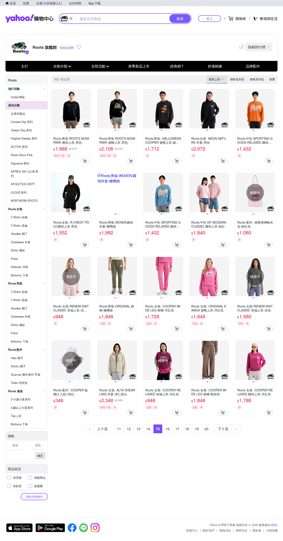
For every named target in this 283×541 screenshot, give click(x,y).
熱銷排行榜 (257, 46)
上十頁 (102, 428)
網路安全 (241, 530)
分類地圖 (272, 530)
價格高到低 (257, 79)
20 (206, 428)
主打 (24, 66)
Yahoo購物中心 (29, 18)
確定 (40, 455)
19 (197, 428)
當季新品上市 (138, 66)
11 (119, 428)
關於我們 (208, 530)
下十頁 (223, 428)
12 (129, 428)
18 (187, 428)
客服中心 (192, 530)
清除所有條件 (34, 496)
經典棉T (177, 66)
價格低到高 (237, 79)
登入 (209, 18)
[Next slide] (88, 108)
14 (148, 428)
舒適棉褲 (215, 66)
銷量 (272, 79)
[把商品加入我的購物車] (85, 161)
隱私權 (256, 530)
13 (138, 428)
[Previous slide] (54, 108)
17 (177, 428)
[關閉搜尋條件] (71, 18)
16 (168, 428)
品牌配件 (253, 66)
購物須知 (225, 530)
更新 (274, 525)
